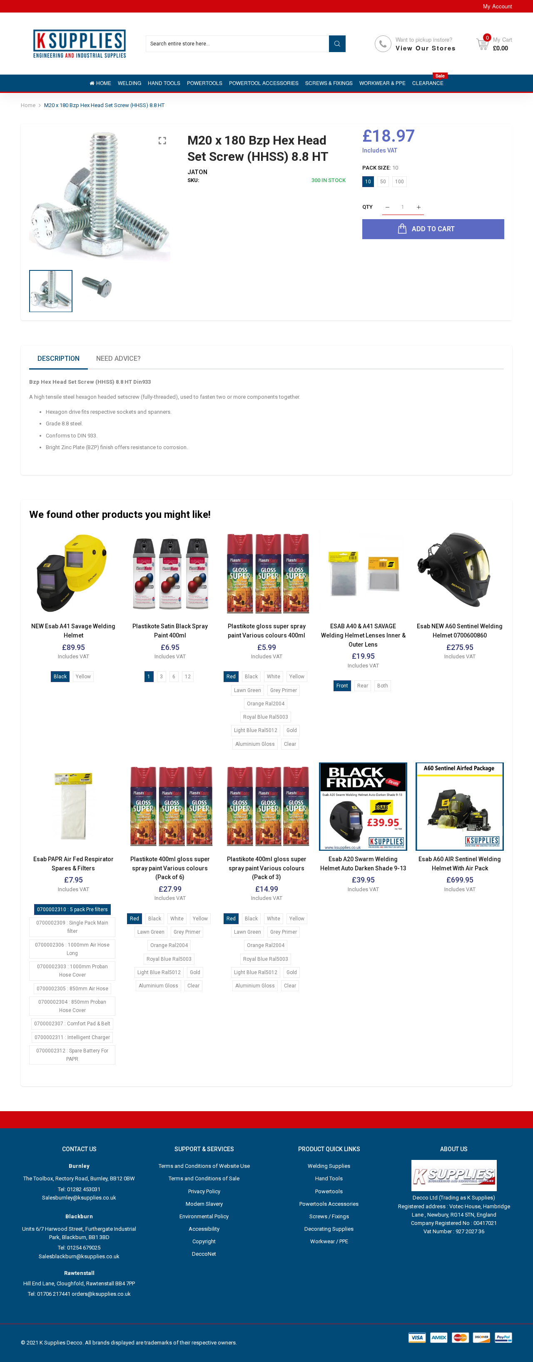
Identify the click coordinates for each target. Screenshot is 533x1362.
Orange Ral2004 (265, 704)
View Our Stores (426, 47)
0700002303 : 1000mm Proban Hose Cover (72, 971)
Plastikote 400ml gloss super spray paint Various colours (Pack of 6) (170, 868)
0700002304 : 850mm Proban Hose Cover (72, 1006)
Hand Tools (329, 1178)
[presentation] (45, 197)
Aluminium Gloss (255, 744)
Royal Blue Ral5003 (265, 717)
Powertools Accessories (329, 1204)
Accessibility (204, 1229)
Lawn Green (247, 690)
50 (383, 182)
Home (28, 105)
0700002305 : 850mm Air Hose (72, 989)
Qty (367, 207)
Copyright (204, 1241)
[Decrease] (387, 207)
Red (231, 677)
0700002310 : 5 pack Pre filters (72, 909)
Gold (291, 730)
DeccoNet (204, 1254)
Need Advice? (118, 358)
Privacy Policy (204, 1191)
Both (382, 686)
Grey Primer (283, 690)
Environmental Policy (204, 1216)
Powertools (329, 1191)
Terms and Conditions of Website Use (204, 1166)
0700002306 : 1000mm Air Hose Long (72, 949)
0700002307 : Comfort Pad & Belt (72, 1024)
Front (342, 686)
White (273, 677)
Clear (290, 744)
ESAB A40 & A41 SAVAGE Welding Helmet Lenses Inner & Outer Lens (363, 635)
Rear (362, 686)
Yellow (83, 677)
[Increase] (418, 207)
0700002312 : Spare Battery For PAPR (72, 1055)
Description (58, 358)
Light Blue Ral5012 (255, 730)
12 (188, 677)
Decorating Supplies (329, 1229)
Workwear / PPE (329, 1241)
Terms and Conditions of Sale (204, 1178)
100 (399, 182)
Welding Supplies (329, 1166)
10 (368, 182)
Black (60, 677)
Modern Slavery (204, 1204)
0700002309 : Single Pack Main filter (72, 927)
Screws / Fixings (329, 1216)
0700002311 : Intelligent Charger (72, 1037)
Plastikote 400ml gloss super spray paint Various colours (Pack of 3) (266, 868)
